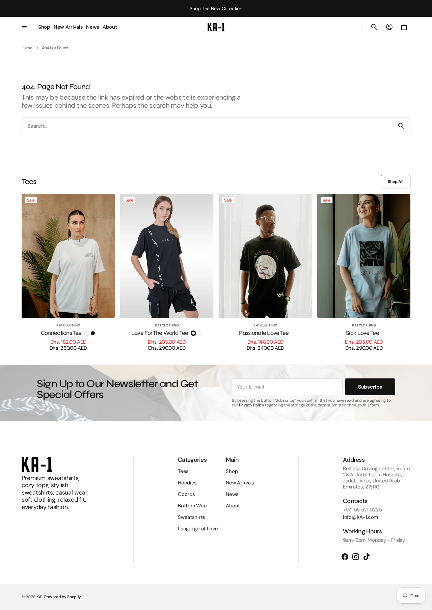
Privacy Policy (251, 405)
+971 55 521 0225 (362, 510)
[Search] (401, 125)
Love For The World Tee (159, 333)
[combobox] (207, 126)
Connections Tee (61, 333)
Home (27, 48)
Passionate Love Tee (264, 333)
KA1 (39, 596)
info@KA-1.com (360, 517)
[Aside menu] (29, 27)
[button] (374, 27)
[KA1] (216, 27)
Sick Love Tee (362, 333)
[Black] (93, 333)
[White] (86, 333)
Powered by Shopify (62, 596)
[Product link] (68, 272)
